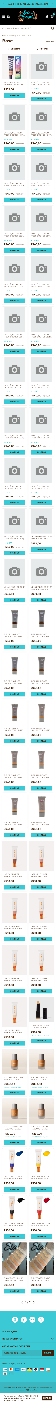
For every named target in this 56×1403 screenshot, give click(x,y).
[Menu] (4, 16)
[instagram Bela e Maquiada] (15, 1320)
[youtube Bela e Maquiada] (32, 1320)
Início (4, 36)
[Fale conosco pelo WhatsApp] (8, 16)
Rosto (23, 36)
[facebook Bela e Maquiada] (24, 1320)
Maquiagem (13, 36)
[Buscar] (52, 28)
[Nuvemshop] (28, 1390)
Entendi (47, 1398)
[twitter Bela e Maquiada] (41, 1320)
